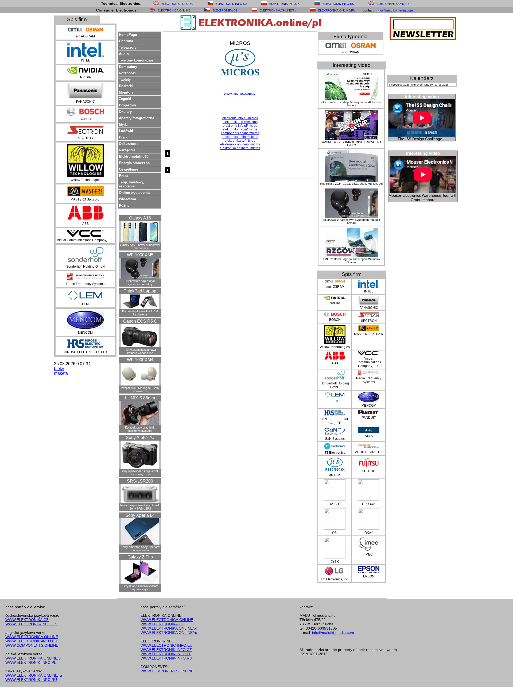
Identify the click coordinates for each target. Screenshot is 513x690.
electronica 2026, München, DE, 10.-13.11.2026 (419, 84)
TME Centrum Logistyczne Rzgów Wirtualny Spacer (351, 260)
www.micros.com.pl (240, 93)
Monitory (126, 92)
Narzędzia (127, 150)
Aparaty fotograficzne (136, 118)
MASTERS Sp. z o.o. (85, 199)
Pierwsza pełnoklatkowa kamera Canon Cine (140, 351)
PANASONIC (85, 101)
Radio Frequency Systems (85, 284)
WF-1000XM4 (140, 359)
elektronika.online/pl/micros (240, 144)
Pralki (124, 137)
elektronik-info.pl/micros (240, 126)
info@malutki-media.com (395, 10)
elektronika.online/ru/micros (240, 148)
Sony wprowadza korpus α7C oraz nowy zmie (140, 472)
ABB (85, 224)
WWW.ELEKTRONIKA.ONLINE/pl (33, 658)
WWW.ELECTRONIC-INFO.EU (31, 641)
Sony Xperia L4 (140, 515)
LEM (85, 304)
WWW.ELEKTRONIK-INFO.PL (30, 662)
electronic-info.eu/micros (240, 118)
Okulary (125, 112)
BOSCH (85, 119)
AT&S (369, 436)
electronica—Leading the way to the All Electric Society (351, 104)
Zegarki (125, 99)
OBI (334, 533)
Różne (124, 205)
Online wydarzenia (134, 193)
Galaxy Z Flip (140, 557)
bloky (59, 368)
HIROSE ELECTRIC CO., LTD (85, 352)
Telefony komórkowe (136, 60)
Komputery (128, 67)
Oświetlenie (128, 169)
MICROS (334, 475)
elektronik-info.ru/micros (240, 129)
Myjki (123, 124)
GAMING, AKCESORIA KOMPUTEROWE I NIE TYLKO (351, 143)
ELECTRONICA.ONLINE (174, 10)
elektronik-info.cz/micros (240, 122)
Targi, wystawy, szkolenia (131, 184)
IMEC (369, 554)
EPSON (368, 576)
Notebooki (127, 73)
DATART (335, 504)
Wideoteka (127, 199)
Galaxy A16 (140, 218)
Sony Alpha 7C (140, 437)
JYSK (335, 562)
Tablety (125, 80)
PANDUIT (369, 417)
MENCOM (85, 332)
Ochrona (126, 41)
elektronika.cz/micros (240, 140)
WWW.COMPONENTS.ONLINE (31, 645)
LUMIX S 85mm (140, 398)
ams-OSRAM (85, 36)
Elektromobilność (133, 157)
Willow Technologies (85, 180)
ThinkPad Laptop (140, 291)
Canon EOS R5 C (140, 321)
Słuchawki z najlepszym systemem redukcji (140, 282)
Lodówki (126, 131)
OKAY (368, 533)
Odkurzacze (128, 144)
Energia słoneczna (134, 163)
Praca (123, 176)
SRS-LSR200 (140, 481)
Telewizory (128, 47)
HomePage (128, 35)
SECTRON (85, 138)
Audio (124, 54)
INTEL (85, 60)
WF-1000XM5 (140, 255)
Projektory (127, 105)
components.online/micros (240, 133)
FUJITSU (368, 471)
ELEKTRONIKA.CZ (225, 10)
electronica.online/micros (240, 137)
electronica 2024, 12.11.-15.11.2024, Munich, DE (351, 183)
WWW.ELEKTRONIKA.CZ (27, 620)
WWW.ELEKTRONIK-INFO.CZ (31, 624)
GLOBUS (368, 504)
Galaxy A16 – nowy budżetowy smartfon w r (140, 246)
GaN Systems (335, 439)
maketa (61, 373)
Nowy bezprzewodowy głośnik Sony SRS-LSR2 (140, 507)
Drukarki (126, 86)
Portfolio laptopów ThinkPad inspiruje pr (140, 313)
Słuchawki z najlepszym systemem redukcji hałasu (351, 221)
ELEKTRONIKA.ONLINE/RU (336, 10)
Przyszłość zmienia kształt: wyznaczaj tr (140, 587)
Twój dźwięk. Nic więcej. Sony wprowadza (140, 389)
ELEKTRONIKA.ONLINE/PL (278, 10)
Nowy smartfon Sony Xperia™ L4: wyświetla (140, 548)
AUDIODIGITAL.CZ (368, 452)
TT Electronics (335, 452)
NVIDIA (85, 77)
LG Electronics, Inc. (335, 579)
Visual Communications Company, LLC (85, 240)
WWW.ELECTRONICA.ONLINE (31, 637)
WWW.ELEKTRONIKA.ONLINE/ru (33, 675)
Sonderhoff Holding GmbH (85, 266)
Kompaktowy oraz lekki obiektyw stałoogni (140, 429)
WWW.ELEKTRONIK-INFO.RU (31, 679)
